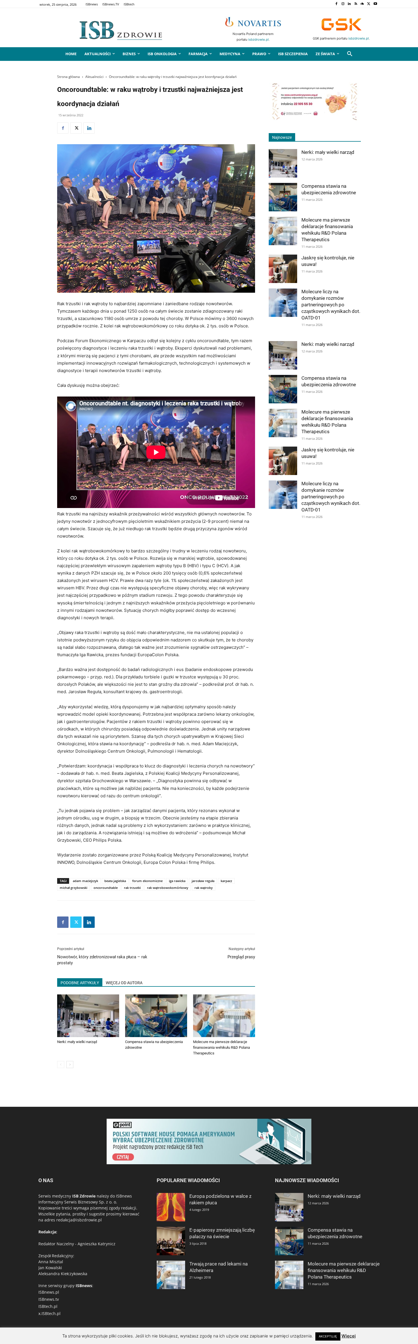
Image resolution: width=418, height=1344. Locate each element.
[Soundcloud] (362, 4)
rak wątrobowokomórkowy (167, 887)
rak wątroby (203, 887)
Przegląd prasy (241, 956)
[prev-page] (60, 1064)
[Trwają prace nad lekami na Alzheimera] (171, 1275)
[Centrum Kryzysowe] (315, 119)
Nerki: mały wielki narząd (77, 1042)
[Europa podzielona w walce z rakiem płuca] (171, 1207)
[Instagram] (343, 4)
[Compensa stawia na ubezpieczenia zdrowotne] (156, 1015)
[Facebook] (336, 4)
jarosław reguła (203, 881)
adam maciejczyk (85, 881)
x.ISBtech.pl (49, 1313)
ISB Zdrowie (84, 1196)
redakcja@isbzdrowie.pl (79, 1220)
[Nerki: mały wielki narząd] (88, 1015)
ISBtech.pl (47, 1306)
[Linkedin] (349, 4)
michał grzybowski (73, 887)
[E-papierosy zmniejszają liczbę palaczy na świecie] (171, 1241)
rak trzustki (132, 887)
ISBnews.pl (48, 1292)
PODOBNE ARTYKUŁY (80, 982)
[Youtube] (375, 4)
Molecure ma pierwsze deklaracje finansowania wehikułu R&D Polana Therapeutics (221, 1047)
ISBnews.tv (48, 1299)
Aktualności (94, 76)
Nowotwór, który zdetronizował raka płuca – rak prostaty (102, 959)
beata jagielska (115, 881)
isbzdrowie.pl (258, 40)
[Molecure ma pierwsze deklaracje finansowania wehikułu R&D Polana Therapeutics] (224, 1015)
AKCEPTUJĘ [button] (328, 1336)
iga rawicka (177, 881)
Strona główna (68, 76)
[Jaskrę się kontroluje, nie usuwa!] (283, 269)
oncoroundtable (106, 887)
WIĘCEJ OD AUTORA (124, 982)
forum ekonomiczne (147, 881)
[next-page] (69, 1064)
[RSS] (356, 4)
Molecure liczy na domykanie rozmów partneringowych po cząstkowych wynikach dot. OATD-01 (330, 305)
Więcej (349, 1336)
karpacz (226, 881)
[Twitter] (368, 4)
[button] (350, 54)
